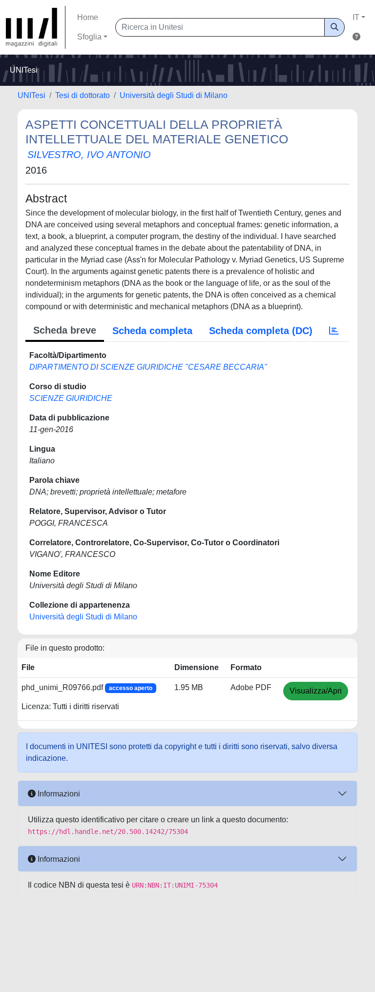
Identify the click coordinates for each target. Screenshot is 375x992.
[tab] (334, 330)
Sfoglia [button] (89, 37)
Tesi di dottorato (82, 95)
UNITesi (31, 95)
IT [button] (356, 17)
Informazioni (58, 794)
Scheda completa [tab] (152, 330)
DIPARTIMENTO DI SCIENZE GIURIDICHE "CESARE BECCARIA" (148, 367)
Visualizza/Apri (316, 691)
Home (87, 17)
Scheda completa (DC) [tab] (260, 330)
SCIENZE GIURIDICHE (70, 398)
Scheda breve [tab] (64, 330)
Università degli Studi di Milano (174, 95)
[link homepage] (35, 27)
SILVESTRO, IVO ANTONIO (89, 154)
